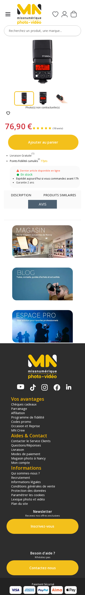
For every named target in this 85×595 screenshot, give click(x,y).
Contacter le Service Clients (31, 441)
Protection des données (28, 490)
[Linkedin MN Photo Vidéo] (68, 387)
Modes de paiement (25, 454)
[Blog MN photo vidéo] (42, 284)
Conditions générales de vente (33, 486)
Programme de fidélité (27, 417)
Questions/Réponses (26, 445)
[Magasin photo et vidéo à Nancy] (42, 241)
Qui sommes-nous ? (25, 473)
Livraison (17, 449)
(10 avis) (58, 128)
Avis (42, 204)
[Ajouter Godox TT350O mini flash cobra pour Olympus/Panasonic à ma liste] (8, 113)
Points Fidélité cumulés (24, 161)
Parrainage (19, 408)
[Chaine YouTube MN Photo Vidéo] (20, 387)
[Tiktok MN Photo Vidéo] (33, 388)
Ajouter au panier (43, 142)
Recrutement (20, 477)
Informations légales (26, 482)
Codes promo (21, 421)
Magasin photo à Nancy (28, 458)
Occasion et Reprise (25, 426)
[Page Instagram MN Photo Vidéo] (44, 387)
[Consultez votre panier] (74, 14)
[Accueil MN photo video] (29, 14)
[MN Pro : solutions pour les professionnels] (42, 326)
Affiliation (18, 413)
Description (21, 195)
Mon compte (20, 462)
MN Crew (18, 430)
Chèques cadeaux (24, 404)
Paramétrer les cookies (28, 495)
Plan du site (19, 503)
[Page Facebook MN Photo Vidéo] (57, 388)
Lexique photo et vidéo (28, 499)
